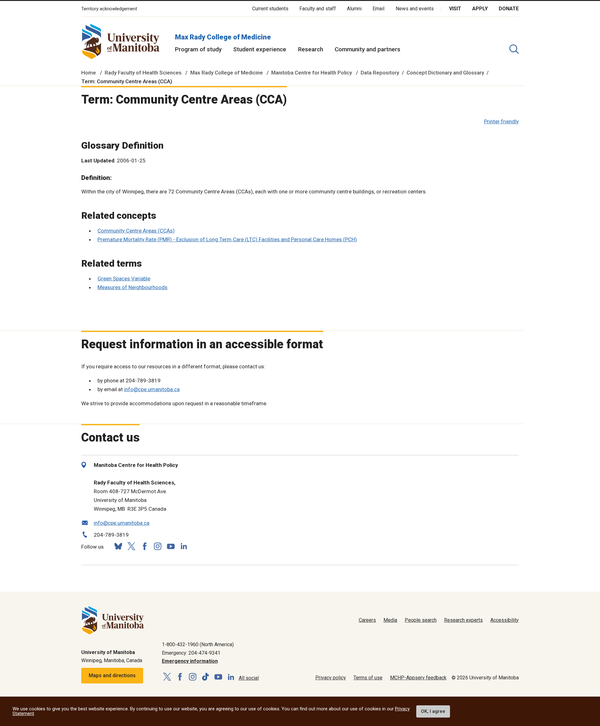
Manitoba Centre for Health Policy (311, 72)
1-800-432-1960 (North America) (198, 644)
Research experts (463, 620)
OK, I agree (433, 711)
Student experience (259, 49)
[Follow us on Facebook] (144, 546)
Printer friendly (501, 121)
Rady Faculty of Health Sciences (143, 72)
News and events (415, 9)
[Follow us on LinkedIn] (183, 545)
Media (390, 620)
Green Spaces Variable (124, 278)
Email (378, 9)
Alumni (354, 9)
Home (88, 72)
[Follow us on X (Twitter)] (131, 546)
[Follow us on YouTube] (170, 545)
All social (249, 678)
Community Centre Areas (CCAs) (136, 231)
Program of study (198, 49)
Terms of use (367, 678)
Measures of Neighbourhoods (133, 287)
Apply (480, 9)
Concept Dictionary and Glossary (445, 72)
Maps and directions (112, 675)
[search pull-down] (514, 49)
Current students (270, 9)
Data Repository (380, 72)
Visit (455, 9)
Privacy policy (330, 678)
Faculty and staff (317, 9)
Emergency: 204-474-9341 (191, 653)
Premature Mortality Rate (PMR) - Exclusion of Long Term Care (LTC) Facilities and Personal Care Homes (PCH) (227, 239)
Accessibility (504, 620)
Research (310, 49)
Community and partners (367, 49)
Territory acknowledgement (109, 9)
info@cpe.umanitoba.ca (152, 389)
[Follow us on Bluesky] (118, 546)
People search (421, 620)
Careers (367, 620)
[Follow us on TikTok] (205, 677)
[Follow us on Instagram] (157, 546)
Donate (509, 9)
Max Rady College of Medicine (223, 37)
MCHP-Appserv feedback (418, 678)
